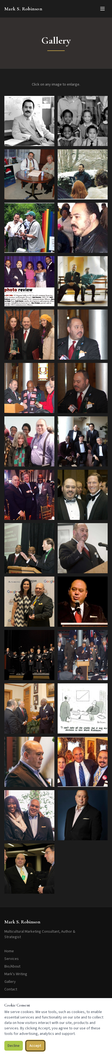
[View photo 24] (83, 708)
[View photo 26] (83, 762)
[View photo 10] (83, 335)
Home (9, 951)
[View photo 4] (83, 174)
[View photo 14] (83, 441)
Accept (35, 1045)
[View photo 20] (83, 602)
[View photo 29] (29, 869)
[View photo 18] (83, 548)
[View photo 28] (83, 815)
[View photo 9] (29, 335)
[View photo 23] (29, 708)
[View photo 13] (29, 441)
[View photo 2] (83, 121)
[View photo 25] (29, 762)
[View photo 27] (29, 815)
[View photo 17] (29, 548)
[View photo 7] (29, 281)
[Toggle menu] (102, 9)
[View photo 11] (29, 388)
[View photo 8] (83, 281)
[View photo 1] (29, 121)
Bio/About (12, 966)
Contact (10, 989)
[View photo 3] (29, 174)
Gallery (10, 981)
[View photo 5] (29, 228)
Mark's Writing (15, 974)
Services (11, 959)
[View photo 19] (29, 602)
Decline (14, 1045)
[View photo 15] (29, 495)
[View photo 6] (83, 228)
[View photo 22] (83, 655)
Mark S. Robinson (23, 9)
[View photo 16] (83, 495)
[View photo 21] (29, 655)
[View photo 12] (83, 388)
